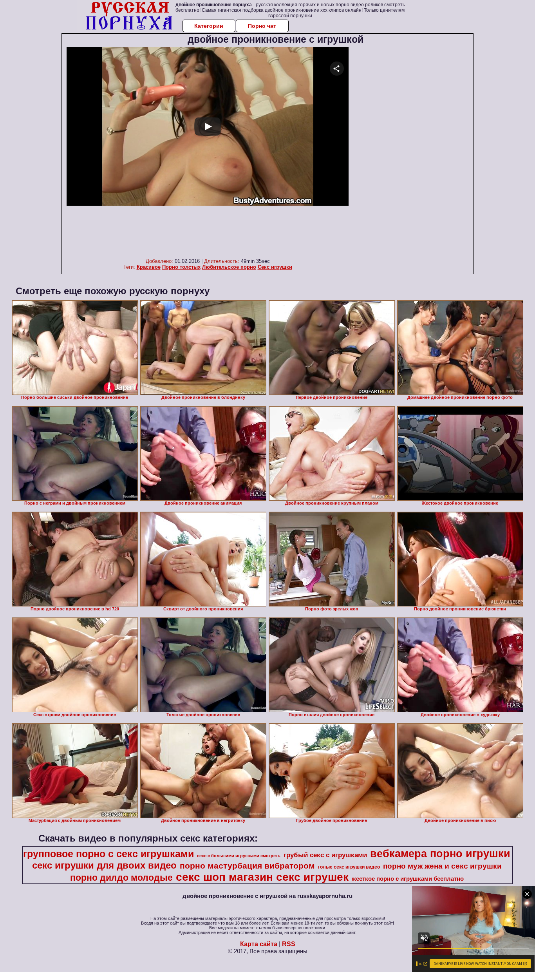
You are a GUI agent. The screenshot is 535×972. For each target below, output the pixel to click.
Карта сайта (258, 944)
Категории (208, 26)
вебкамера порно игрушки (440, 854)
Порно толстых (181, 267)
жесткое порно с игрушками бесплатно (408, 879)
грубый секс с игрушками (325, 855)
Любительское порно (229, 267)
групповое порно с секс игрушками (108, 853)
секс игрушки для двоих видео (104, 865)
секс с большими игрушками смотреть (238, 855)
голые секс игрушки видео (349, 867)
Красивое (149, 267)
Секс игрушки (275, 267)
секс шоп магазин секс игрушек (262, 877)
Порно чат (262, 26)
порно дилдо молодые (121, 877)
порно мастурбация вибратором (247, 866)
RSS (288, 944)
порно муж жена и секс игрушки (442, 866)
